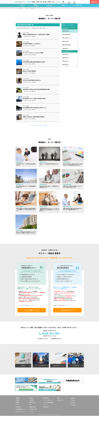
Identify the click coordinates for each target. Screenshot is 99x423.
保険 (30, 404)
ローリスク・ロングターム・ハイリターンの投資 (33, 52)
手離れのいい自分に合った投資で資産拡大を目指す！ (34, 116)
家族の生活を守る (65, 41)
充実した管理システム (66, 38)
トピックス (45, 404)
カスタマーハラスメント (20, 411)
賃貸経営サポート (32, 402)
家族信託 (44, 1)
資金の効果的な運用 (66, 34)
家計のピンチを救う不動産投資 (29, 71)
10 (41, 125)
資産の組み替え (65, 48)
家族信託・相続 (32, 406)
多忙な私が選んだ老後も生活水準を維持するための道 (34, 62)
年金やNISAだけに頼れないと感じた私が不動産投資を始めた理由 (36, 89)
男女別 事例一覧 (65, 57)
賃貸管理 (33, 1)
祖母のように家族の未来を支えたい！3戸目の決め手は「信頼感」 (36, 34)
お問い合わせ (18, 406)
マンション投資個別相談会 (48, 402)
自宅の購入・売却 (50, 1)
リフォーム (57, 1)
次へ (45, 125)
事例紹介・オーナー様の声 (68, 25)
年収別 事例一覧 (65, 61)
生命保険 (37, 1)
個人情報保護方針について (21, 409)
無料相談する (94, 2)
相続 (41, 1)
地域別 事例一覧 (65, 64)
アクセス (17, 404)
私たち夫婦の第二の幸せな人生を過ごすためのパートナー (35, 107)
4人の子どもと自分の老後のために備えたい (32, 80)
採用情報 (17, 402)
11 (43, 125)
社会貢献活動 (45, 406)
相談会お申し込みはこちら (67, 310)
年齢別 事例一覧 (65, 54)
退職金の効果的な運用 (66, 44)
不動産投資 (29, 1)
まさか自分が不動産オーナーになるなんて (31, 43)
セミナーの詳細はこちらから (31, 310)
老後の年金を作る (65, 31)
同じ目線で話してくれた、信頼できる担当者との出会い (34, 98)
